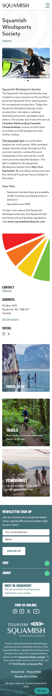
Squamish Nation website (31, 656)
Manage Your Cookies (26, 676)
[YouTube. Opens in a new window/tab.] (36, 613)
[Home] (15, 9)
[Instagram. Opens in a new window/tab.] (15, 613)
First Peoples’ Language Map (27, 663)
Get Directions (10, 319)
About (6, 573)
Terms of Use (18, 671)
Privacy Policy (34, 671)
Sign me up (14, 551)
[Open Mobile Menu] (47, 5)
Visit (5, 563)
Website (7, 41)
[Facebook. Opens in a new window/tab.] (3, 334)
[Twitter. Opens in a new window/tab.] (8, 334)
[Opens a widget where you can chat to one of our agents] (41, 691)
